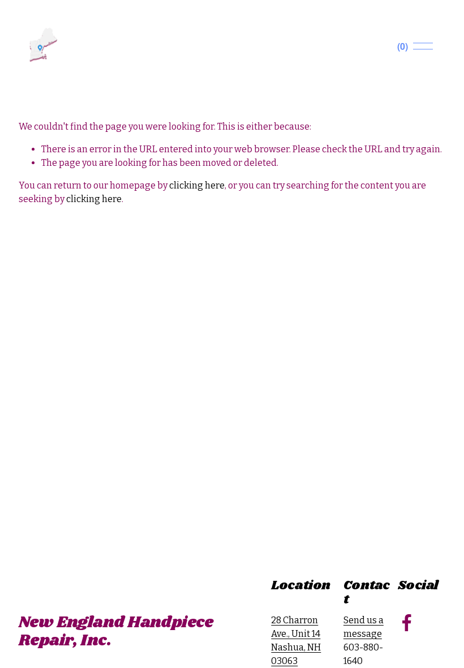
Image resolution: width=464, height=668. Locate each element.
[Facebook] (407, 623)
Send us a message (363, 627)
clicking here (197, 185)
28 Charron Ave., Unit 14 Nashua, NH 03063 (296, 640)
